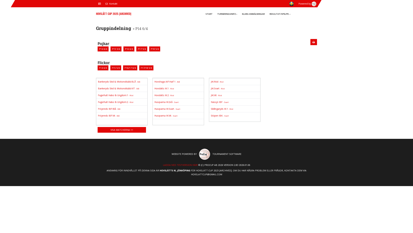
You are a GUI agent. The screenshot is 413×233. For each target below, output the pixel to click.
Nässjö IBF (220, 102)
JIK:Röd (217, 81)
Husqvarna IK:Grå (166, 102)
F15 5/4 (116, 67)
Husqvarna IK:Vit (165, 115)
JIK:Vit (216, 95)
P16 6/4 (129, 48)
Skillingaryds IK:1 (222, 108)
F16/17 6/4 (130, 67)
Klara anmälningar (253, 13)
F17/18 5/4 (146, 67)
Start (209, 13)
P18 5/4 (155, 48)
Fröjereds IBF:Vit (109, 115)
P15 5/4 (116, 48)
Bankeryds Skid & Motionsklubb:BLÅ (119, 81)
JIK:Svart (218, 88)
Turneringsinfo (226, 13)
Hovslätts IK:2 (164, 95)
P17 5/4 (142, 48)
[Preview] (313, 42)
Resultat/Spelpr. (279, 13)
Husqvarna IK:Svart (167, 108)
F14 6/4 (103, 67)
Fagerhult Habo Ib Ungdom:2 (115, 102)
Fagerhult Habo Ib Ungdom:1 (115, 95)
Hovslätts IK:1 (164, 88)
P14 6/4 (103, 48)
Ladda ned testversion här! (180, 164)
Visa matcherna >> (122, 129)
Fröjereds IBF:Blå (109, 108)
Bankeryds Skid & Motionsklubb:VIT (118, 88)
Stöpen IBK (220, 115)
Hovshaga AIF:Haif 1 (167, 81)
